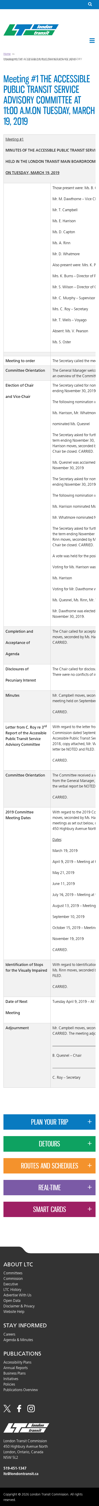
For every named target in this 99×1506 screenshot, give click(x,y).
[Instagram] (31, 1411)
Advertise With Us (17, 1295)
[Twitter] (7, 1411)
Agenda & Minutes (18, 1340)
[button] (92, 40)
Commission (13, 1278)
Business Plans (14, 1373)
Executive (10, 1284)
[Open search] (90, 4)
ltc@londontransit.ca (20, 1474)
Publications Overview (20, 1390)
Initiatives (10, 1379)
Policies (9, 1384)
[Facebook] (19, 1411)
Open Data (11, 1300)
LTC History (12, 1289)
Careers (9, 1334)
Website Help (13, 1311)
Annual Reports (15, 1368)
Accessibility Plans (17, 1362)
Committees (12, 1273)
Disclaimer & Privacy (19, 1306)
